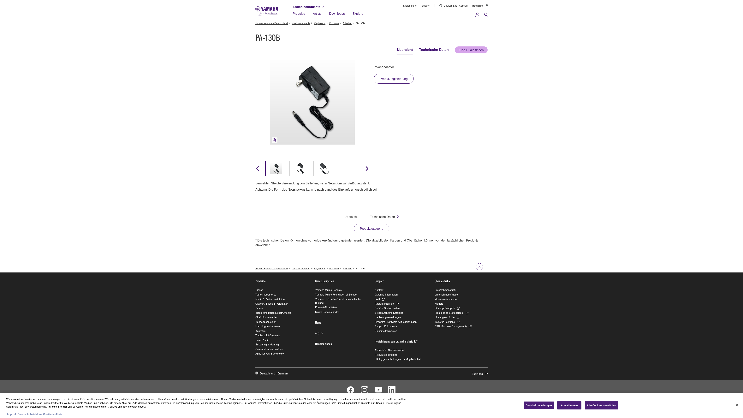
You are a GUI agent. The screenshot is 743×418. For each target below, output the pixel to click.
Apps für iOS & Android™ (269, 353)
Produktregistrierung (386, 354)
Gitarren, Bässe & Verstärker (271, 303)
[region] (371, 405)
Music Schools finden (327, 312)
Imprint (11, 414)
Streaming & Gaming (267, 344)
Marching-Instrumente (267, 326)
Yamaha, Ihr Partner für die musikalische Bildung (338, 301)
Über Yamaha (442, 281)
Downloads (337, 13)
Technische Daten (434, 49)
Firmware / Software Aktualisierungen (396, 322)
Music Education (324, 281)
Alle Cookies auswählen (601, 405)
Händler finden (409, 5)
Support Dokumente (386, 326)
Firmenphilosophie (445, 308)
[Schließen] (737, 405)
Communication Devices (269, 349)
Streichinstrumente (265, 317)
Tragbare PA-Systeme (267, 335)
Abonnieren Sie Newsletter (389, 350)
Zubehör (347, 23)
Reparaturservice (384, 303)
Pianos (259, 290)
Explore (358, 13)
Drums (259, 308)
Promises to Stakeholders (449, 312)
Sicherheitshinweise (386, 331)
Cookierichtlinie (52, 414)
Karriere (439, 303)
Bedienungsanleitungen (388, 317)
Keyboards (319, 23)
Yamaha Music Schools (328, 290)
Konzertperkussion (265, 322)
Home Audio (262, 340)
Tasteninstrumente (306, 6)
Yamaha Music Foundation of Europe (336, 294)
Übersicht (405, 49)
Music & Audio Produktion (270, 299)
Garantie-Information (386, 294)
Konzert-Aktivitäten (326, 307)
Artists (317, 13)
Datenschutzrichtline (30, 414)
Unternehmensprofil (445, 290)
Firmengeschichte (445, 317)
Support (426, 5)
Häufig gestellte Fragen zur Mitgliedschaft (398, 359)
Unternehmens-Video (446, 294)
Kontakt (379, 290)
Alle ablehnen (569, 405)
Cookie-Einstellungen (539, 405)
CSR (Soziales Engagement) (451, 326)
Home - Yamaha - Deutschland (271, 23)
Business (477, 5)
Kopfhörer (260, 331)
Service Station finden (387, 308)
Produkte (299, 13)
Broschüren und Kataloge (389, 312)
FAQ (377, 299)
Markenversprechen (446, 299)
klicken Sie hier (58, 406)
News (318, 322)
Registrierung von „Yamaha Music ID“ (396, 341)
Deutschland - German (456, 5)
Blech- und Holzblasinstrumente (273, 312)
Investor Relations (445, 322)
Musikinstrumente (301, 23)
